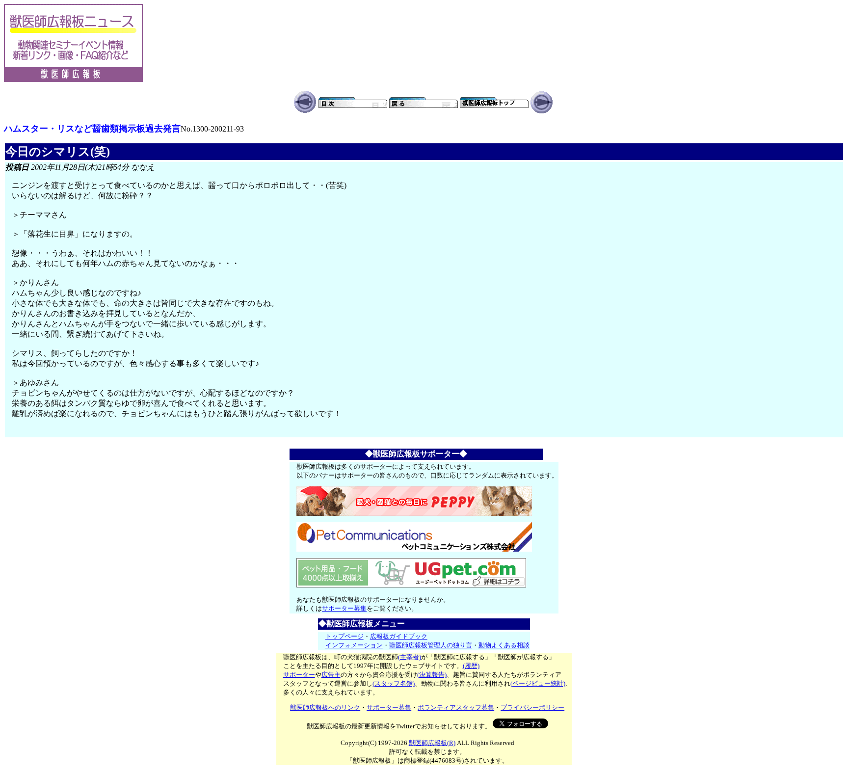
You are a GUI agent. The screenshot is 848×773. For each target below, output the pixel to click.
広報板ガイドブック (398, 636)
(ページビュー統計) (537, 683)
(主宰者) (409, 657)
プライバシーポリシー (532, 707)
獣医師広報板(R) (432, 742)
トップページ (344, 636)
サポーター (299, 674)
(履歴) (471, 665)
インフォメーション (354, 645)
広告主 (331, 674)
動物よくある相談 (504, 645)
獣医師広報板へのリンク (325, 707)
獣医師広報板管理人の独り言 (430, 645)
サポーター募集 (344, 608)
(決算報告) (432, 674)
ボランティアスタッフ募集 (456, 707)
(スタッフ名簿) (393, 683)
